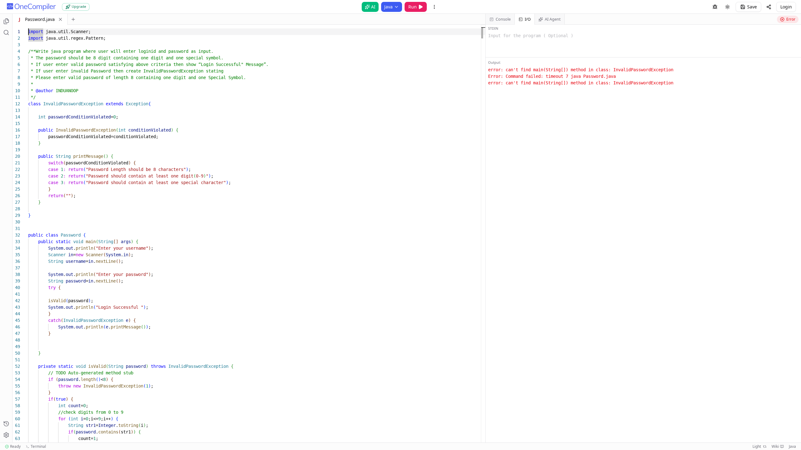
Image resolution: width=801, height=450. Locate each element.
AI (373, 7)
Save (752, 7)
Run (412, 7)
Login (786, 7)
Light (757, 446)
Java (388, 7)
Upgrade (79, 6)
